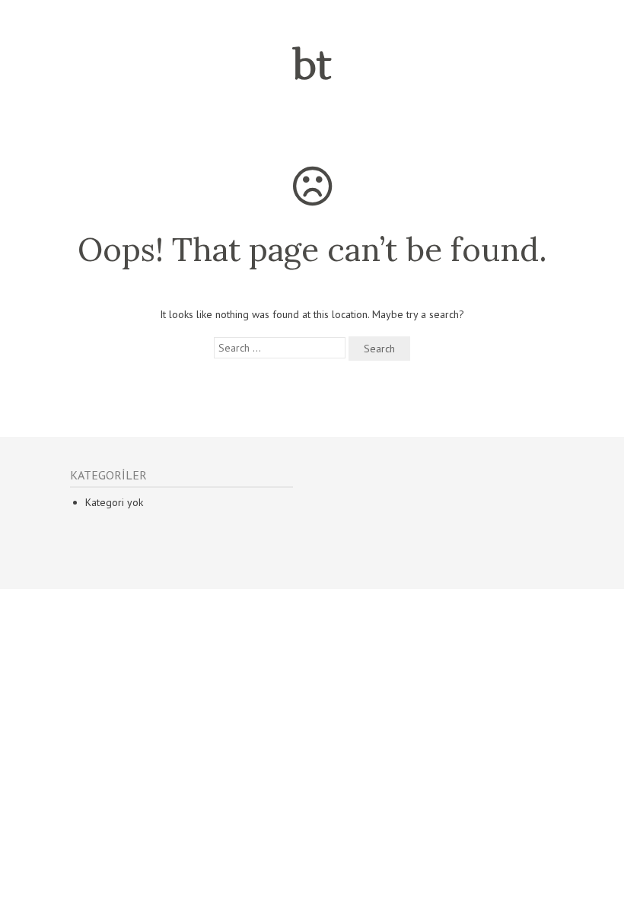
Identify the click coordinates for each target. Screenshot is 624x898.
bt (312, 66)
